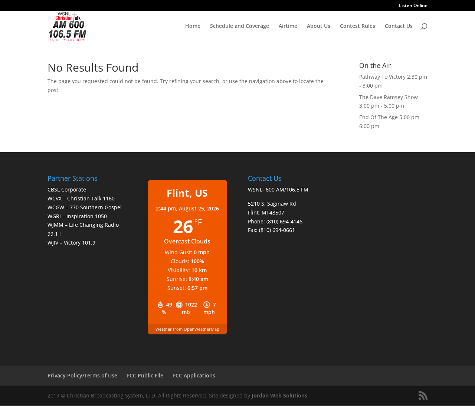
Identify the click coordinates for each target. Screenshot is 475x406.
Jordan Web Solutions (279, 395)
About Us (318, 26)
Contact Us (399, 26)
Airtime (288, 26)
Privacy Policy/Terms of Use (82, 375)
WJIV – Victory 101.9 (71, 242)
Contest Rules (357, 26)
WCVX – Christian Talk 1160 (81, 198)
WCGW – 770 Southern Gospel (85, 207)
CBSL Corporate (67, 189)
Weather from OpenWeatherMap (187, 329)
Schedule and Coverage (239, 26)
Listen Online (413, 6)
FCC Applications (194, 375)
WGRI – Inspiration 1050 (77, 216)
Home (192, 26)
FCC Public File (145, 375)
